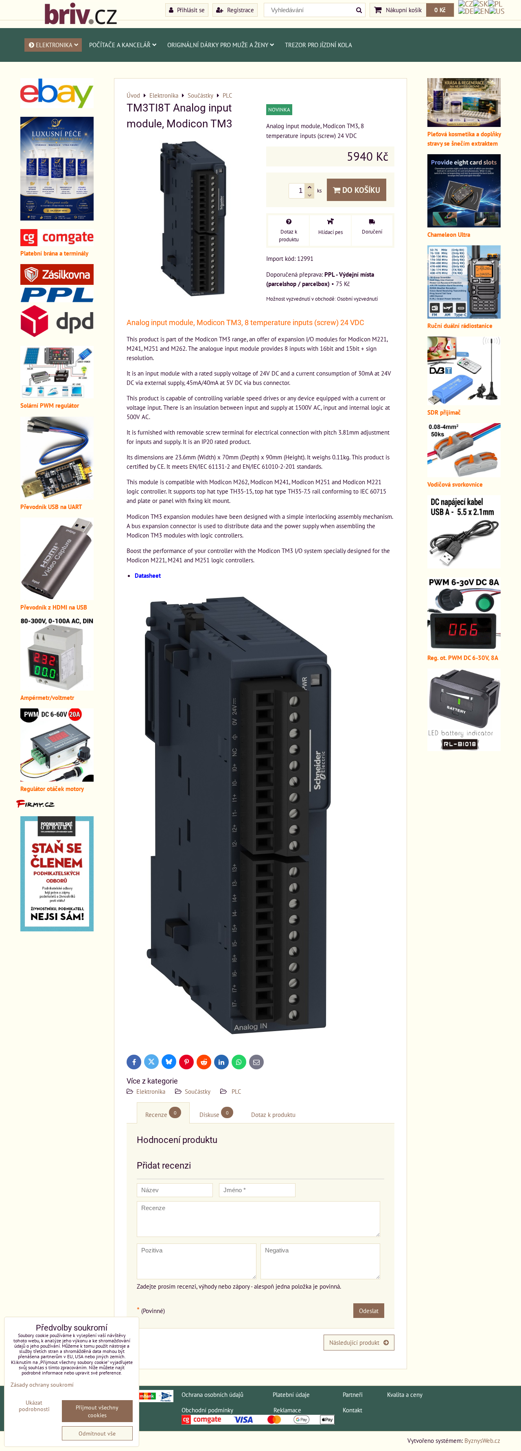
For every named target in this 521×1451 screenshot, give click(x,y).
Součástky (197, 1091)
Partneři (353, 1394)
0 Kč (440, 10)
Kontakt (352, 1410)
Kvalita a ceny (404, 1394)
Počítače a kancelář (120, 45)
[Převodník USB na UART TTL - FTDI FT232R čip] (57, 497)
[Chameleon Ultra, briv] (464, 225)
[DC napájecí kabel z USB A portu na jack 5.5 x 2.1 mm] (464, 566)
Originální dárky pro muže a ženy (217, 45)
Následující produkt (354, 1342)
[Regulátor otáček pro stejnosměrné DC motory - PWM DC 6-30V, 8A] (464, 648)
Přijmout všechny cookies (97, 1411)
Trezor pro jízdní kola (318, 45)
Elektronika (54, 45)
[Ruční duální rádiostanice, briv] (464, 316)
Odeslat (369, 1311)
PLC (235, 1091)
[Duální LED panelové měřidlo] (57, 688)
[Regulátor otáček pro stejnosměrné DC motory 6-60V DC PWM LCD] (57, 779)
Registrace (239, 10)
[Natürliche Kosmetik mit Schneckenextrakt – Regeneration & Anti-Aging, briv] (57, 106)
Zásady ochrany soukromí (42, 1384)
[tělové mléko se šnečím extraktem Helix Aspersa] (57, 218)
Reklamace (287, 1410)
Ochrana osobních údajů (212, 1394)
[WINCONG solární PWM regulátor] (57, 396)
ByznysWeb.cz (482, 1440)
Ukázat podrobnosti (34, 1405)
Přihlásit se (190, 10)
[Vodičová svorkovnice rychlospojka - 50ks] (464, 475)
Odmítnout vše (97, 1433)
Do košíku (360, 190)
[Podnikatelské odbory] (57, 929)
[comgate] (57, 244)
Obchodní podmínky (207, 1410)
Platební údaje (291, 1394)
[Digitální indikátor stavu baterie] (464, 749)
